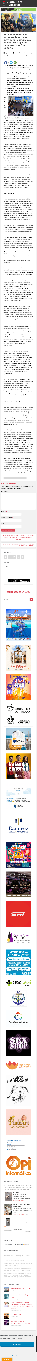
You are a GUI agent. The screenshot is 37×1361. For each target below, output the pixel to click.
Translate (27, 1244)
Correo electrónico (7, 517)
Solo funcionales (17, 1350)
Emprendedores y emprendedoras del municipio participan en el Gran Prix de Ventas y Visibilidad (17, 1269)
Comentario (4, 491)
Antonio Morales (8, 478)
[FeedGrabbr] (18, 1232)
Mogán (10, 55)
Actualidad (23, 53)
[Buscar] (31, 599)
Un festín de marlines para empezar (14, 1260)
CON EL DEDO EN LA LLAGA (18, 592)
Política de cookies (16, 1338)
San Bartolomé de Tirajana (19, 55)
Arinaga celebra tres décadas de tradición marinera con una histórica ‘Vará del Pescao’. (18, 1264)
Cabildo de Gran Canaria (20, 478)
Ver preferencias (17, 1355)
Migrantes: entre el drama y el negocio (21, 1288)
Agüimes (29, 53)
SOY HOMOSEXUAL (16, 1314)
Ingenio (5, 55)
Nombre (4, 511)
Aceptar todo (17, 1344)
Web (2, 524)
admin (16, 53)
